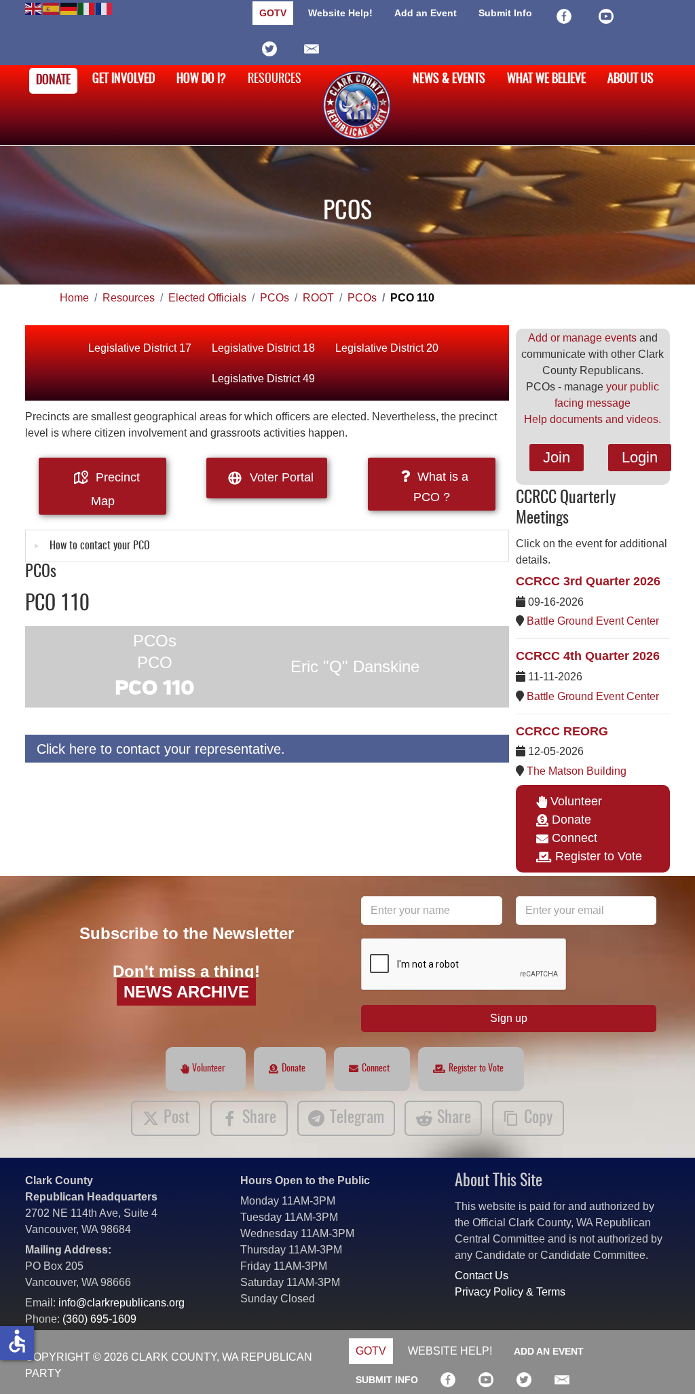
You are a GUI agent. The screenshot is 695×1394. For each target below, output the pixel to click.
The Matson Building (576, 771)
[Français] (104, 8)
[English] (34, 8)
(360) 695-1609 (99, 1319)
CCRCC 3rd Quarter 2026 (588, 581)
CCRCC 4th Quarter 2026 (588, 656)
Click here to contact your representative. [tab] (161, 748)
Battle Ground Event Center (593, 621)
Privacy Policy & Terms (510, 1292)
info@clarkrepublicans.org (121, 1302)
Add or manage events (582, 338)
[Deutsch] (69, 8)
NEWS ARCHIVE (186, 992)
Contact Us (481, 1275)
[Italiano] (87, 8)
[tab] (267, 546)
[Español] (51, 8)
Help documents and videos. (592, 419)
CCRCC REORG (562, 731)
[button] (664, 1363)
